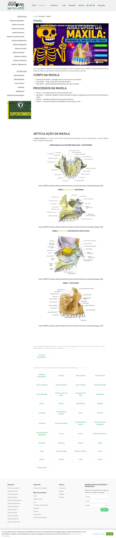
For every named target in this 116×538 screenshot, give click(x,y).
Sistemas (42, 5)
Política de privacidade (39, 517)
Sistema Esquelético (17, 21)
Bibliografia (20, 91)
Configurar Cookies (99, 534)
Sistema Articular (18, 25)
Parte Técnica (19, 83)
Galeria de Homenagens (15, 95)
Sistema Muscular (18, 29)
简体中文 (61, 497)
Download (71, 5)
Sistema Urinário (21, 48)
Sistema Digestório (20, 45)
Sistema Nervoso (18, 33)
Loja (64, 5)
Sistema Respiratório (19, 41)
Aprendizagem (19, 79)
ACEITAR (109, 534)
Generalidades (19, 75)
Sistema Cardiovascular (15, 37)
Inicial (34, 5)
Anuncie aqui (37, 514)
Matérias (21, 87)
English (61, 491)
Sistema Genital (18, 52)
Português (101, 5)
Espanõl (61, 494)
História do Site (37, 499)
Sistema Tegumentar (19, 64)
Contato (81, 5)
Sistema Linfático (20, 56)
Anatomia (54, 5)
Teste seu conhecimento (40, 505)
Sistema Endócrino (20, 60)
